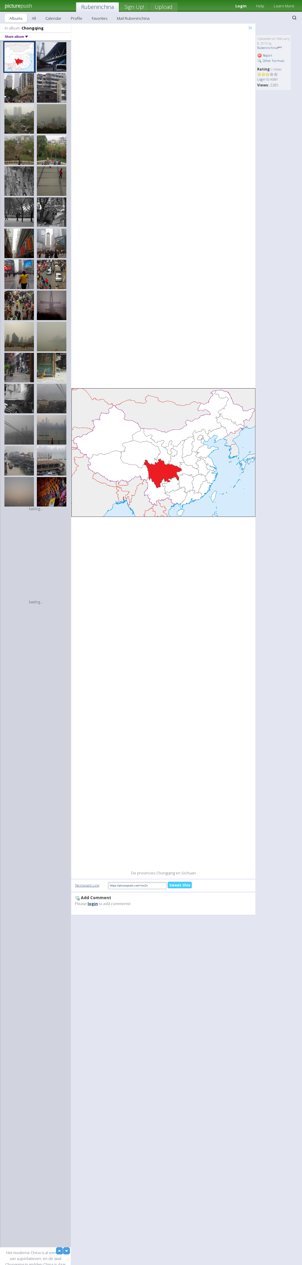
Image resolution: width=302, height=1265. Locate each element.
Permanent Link (87, 885)
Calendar (53, 18)
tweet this (179, 885)
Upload (164, 6)
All (34, 18)
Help (260, 6)
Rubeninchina (97, 6)
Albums (15, 18)
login (93, 903)
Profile (76, 18)
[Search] (294, 17)
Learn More (284, 6)
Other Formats (273, 60)
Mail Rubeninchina (133, 18)
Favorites (99, 18)
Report (267, 55)
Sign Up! (134, 6)
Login (261, 79)
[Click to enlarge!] (163, 452)
